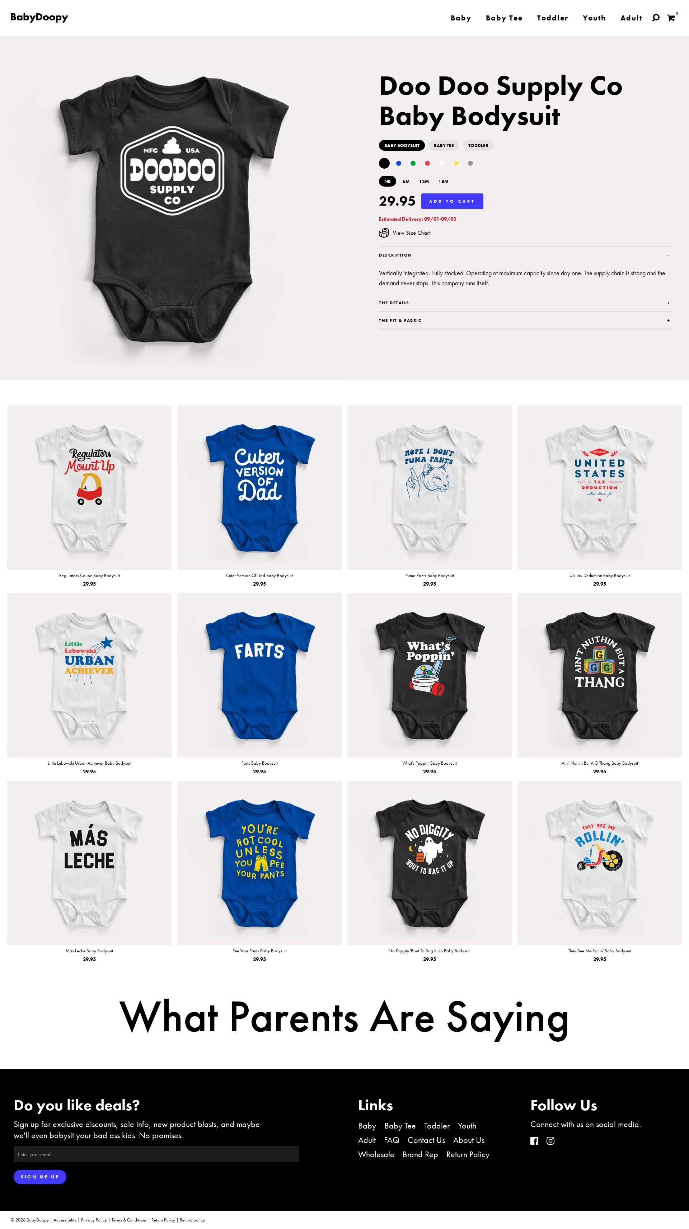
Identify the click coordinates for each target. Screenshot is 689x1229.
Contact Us (426, 1139)
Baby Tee (400, 1125)
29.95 (397, 201)
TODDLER (478, 145)
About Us (468, 1139)
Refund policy (192, 1220)
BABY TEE (444, 145)
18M (444, 181)
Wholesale (376, 1154)
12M (424, 181)
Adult (367, 1139)
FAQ (391, 1139)
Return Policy (467, 1154)
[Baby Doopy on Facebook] (534, 1141)
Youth (467, 1125)
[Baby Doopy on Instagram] (550, 1141)
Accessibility (64, 1220)
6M (406, 181)
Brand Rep (420, 1154)
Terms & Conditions (129, 1220)
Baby (367, 1125)
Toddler (437, 1125)
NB (387, 181)
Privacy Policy (94, 1220)
